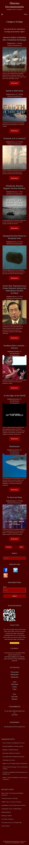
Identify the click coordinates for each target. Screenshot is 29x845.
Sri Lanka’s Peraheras (7, 819)
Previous (8, 547)
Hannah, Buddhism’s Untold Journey (13, 746)
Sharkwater (14, 446)
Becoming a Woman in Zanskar (11, 753)
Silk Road (14, 684)
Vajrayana (14, 677)
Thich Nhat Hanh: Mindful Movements (13, 756)
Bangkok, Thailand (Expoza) (10, 749)
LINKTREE (14, 715)
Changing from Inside (9, 760)
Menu (26, 14)
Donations (14, 625)
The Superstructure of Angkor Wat (11, 822)
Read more (14, 83)
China (14, 687)
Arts (14, 694)
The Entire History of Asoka (9, 798)
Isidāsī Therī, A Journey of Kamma (11, 802)
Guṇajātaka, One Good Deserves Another (13, 805)
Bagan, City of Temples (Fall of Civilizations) (15, 763)
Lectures (14, 696)
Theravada (14, 672)
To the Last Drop (14, 497)
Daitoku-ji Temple (6, 815)
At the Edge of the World (14, 396)
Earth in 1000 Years (14, 91)
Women (14, 699)
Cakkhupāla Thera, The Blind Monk (11, 808)
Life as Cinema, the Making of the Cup (14, 743)
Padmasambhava (6, 812)
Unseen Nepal (5, 826)
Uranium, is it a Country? (14, 138)
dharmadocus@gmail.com (12, 656)
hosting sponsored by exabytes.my (14, 726)
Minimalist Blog (9, 842)
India (14, 682)
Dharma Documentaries (14, 45)
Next (21, 547)
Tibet (14, 689)
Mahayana (14, 674)
